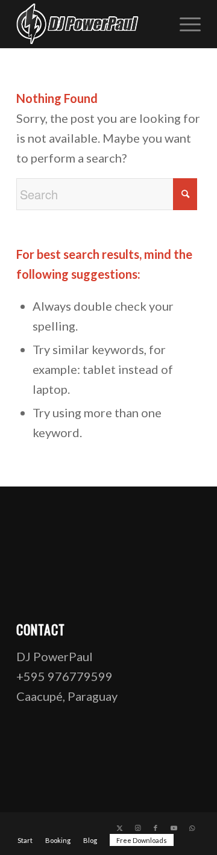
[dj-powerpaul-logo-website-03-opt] (90, 24)
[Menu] (184, 24)
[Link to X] (119, 828)
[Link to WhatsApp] (192, 828)
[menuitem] (184, 24)
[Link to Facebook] (155, 828)
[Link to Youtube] (174, 828)
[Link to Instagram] (137, 828)
